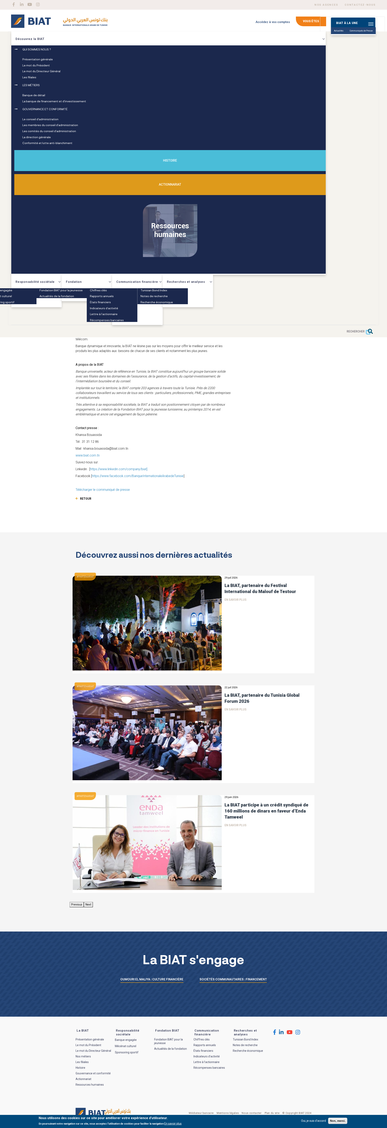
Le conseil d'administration (40, 119)
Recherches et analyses (186, 282)
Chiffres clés (98, 290)
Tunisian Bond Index (153, 290)
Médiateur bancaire (201, 1112)
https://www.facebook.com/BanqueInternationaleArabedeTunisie (138, 476)
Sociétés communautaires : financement (233, 979)
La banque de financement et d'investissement (54, 101)
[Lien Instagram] (37, 4)
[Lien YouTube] (29, 4)
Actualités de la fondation (57, 296)
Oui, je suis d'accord (313, 1120)
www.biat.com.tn (88, 455)
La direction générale (36, 137)
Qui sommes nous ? (36, 49)
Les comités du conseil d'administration (49, 131)
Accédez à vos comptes (273, 22)
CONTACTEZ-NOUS (360, 4)
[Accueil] (59, 23)
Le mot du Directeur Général (41, 71)
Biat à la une (347, 23)
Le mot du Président (36, 65)
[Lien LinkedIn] (21, 4)
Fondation (74, 282)
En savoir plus (236, 599)
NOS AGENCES (326, 4)
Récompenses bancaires (107, 320)
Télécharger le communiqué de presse (103, 490)
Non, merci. (337, 1120)
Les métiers (31, 85)
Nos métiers (83, 1056)
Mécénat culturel (125, 1046)
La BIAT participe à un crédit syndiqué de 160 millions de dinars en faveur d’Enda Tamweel (266, 811)
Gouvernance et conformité (45, 109)
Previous (76, 904)
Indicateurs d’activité (104, 308)
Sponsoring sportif (126, 1052)
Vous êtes (311, 21)
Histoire (170, 160)
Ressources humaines (90, 1084)
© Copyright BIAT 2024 (296, 1112)
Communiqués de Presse (361, 31)
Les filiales (29, 77)
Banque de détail (33, 95)
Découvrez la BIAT (30, 39)
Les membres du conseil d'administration (50, 125)
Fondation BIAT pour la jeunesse (61, 290)
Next (88, 904)
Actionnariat (170, 184)
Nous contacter (251, 1112)
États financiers (100, 302)
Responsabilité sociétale (35, 282)
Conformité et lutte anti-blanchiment (47, 143)
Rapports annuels (102, 296)
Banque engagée (126, 1039)
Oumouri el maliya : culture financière (151, 979)
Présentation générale (37, 59)
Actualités (338, 31)
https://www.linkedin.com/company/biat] (118, 469)
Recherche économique (156, 302)
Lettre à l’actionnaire (104, 314)
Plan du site (272, 1112)
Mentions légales (228, 1112)
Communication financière (137, 282)
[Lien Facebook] (13, 4)
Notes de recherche (154, 296)
